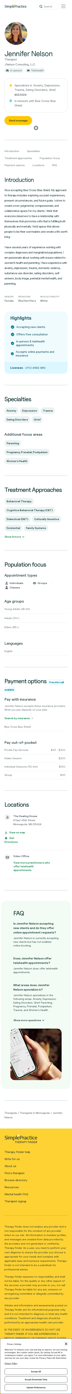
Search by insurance (17, 718)
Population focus (50, 158)
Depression (29, 410)
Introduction (12, 151)
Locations (38, 165)
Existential (13, 527)
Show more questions (27, 1020)
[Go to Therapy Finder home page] (15, 6)
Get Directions (11, 840)
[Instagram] (36, 128)
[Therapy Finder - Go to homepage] (34, 1140)
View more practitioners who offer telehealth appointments (31, 866)
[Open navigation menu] (63, 6)
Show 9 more (13, 536)
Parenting (13, 443)
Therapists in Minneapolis (35, 1112)
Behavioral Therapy (19, 501)
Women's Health (17, 461)
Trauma (48, 410)
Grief (37, 419)
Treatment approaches (18, 158)
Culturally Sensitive (46, 519)
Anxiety (11, 410)
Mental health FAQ (16, 1194)
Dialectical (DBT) (17, 519)
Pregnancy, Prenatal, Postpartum (27, 452)
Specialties (33, 151)
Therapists (10, 1112)
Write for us (12, 1159)
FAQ (54, 165)
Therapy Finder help (17, 1152)
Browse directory (15, 1180)
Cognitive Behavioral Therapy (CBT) (30, 510)
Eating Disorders (17, 419)
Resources (11, 1187)
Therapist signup (15, 1201)
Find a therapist (14, 1173)
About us (10, 1166)
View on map (17, 832)
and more (20, 94)
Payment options (15, 165)
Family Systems (36, 527)
